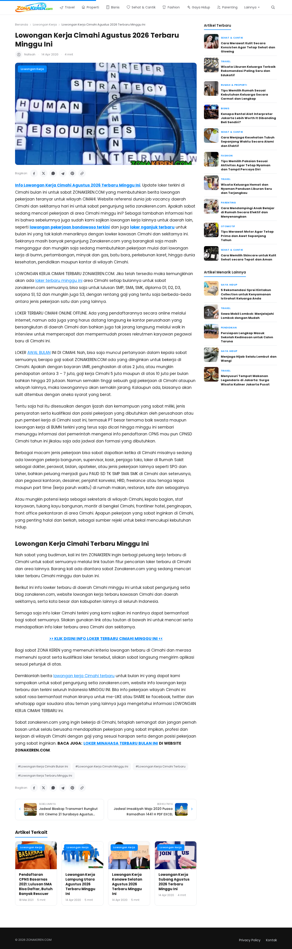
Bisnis (225, 108)
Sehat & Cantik (232, 37)
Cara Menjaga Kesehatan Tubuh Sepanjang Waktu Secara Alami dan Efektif (247, 141)
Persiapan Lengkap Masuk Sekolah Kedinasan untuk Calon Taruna (247, 337)
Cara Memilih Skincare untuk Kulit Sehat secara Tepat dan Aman (248, 257)
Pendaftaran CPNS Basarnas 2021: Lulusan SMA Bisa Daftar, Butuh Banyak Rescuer (35, 884)
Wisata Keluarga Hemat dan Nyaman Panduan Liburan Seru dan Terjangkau (246, 188)
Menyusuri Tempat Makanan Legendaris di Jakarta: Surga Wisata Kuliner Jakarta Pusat (245, 380)
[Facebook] (34, 173)
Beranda (21, 24)
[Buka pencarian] (273, 7)
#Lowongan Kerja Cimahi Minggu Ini (101, 766)
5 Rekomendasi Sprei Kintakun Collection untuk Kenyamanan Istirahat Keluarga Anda (246, 294)
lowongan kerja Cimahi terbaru (84, 676)
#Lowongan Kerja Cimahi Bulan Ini (43, 766)
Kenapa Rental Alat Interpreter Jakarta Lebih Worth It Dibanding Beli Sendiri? (248, 118)
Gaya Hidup (229, 284)
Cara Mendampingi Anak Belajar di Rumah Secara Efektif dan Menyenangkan (247, 212)
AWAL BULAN (39, 352)
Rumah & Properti (234, 85)
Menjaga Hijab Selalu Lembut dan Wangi (248, 358)
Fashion (226, 155)
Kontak (271, 940)
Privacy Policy (250, 940)
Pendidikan (229, 327)
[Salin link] (82, 173)
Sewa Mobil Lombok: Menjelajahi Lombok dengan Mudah (247, 316)
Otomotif (228, 226)
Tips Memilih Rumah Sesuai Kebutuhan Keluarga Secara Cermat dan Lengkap (244, 94)
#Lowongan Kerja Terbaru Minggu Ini (45, 775)
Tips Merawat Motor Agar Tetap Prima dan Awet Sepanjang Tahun (247, 235)
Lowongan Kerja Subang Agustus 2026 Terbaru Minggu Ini (174, 881)
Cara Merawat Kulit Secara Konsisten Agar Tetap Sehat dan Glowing (248, 47)
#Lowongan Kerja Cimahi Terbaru (160, 766)
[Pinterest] (72, 173)
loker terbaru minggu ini (58, 280)
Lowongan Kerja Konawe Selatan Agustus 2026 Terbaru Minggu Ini (127, 884)
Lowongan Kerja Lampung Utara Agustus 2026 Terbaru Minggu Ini (80, 884)
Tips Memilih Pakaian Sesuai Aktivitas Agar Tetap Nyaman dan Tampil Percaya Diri (245, 165)
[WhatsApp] (53, 173)
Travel (225, 61)
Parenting (228, 202)
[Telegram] (63, 173)
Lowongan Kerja (45, 24)
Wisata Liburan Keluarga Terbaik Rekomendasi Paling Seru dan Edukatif (248, 71)
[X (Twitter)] (43, 173)
